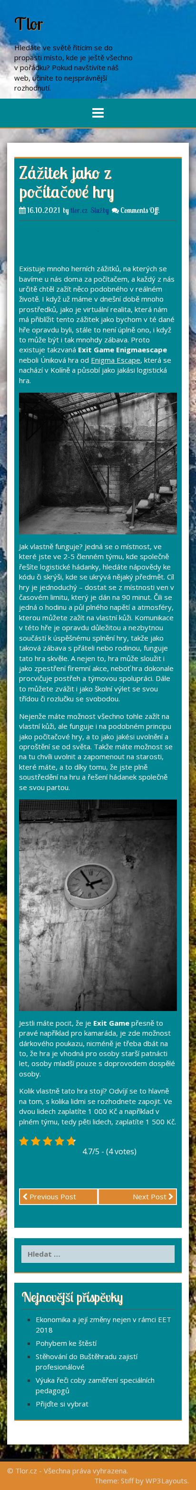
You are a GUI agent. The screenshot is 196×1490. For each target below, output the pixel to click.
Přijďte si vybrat (62, 1403)
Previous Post (52, 1196)
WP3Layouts (166, 1480)
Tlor (28, 23)
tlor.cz (79, 210)
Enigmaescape (141, 349)
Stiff (127, 1480)
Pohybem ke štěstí (66, 1343)
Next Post (150, 1196)
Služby (99, 210)
